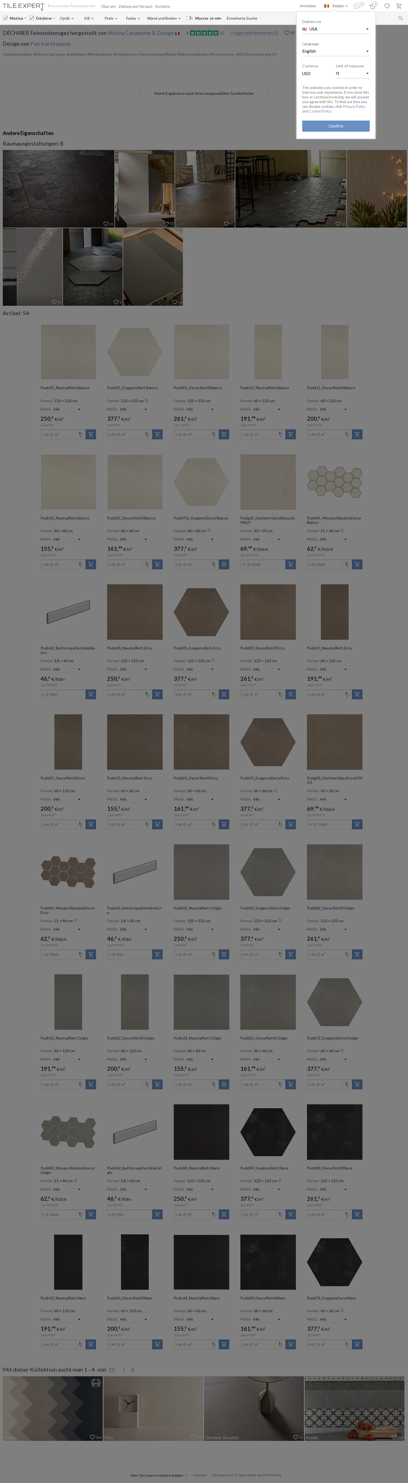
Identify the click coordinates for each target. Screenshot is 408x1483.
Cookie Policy (320, 111)
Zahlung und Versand (135, 6)
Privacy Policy (354, 106)
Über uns (108, 6)
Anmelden (308, 6)
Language (310, 43)
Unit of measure (350, 65)
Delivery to (311, 21)
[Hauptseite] (23, 7)
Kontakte (162, 6)
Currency (310, 65)
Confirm (336, 125)
